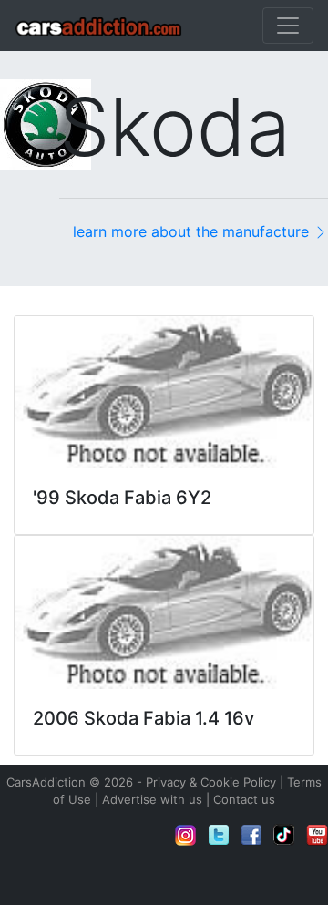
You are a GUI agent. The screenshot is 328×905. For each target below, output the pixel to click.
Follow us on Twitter (219, 835)
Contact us (244, 799)
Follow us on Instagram (186, 835)
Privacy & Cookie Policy (211, 782)
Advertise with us (152, 799)
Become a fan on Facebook (251, 835)
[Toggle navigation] (287, 25)
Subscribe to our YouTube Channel (317, 835)
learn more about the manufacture (193, 231)
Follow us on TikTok (284, 835)
